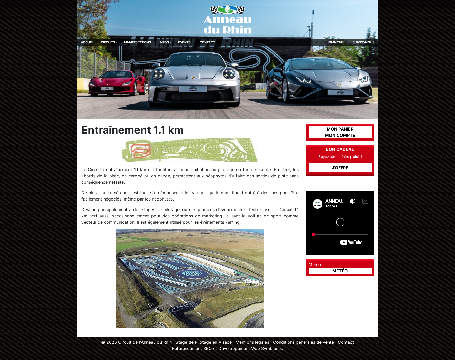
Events (184, 42)
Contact (207, 42)
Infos (164, 42)
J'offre (340, 167)
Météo (340, 270)
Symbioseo (272, 348)
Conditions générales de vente (303, 342)
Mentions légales (252, 342)
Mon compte (340, 135)
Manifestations (137, 42)
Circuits (108, 42)
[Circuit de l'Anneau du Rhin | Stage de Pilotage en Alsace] (227, 19)
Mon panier (340, 129)
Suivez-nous (363, 42)
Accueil (87, 42)
